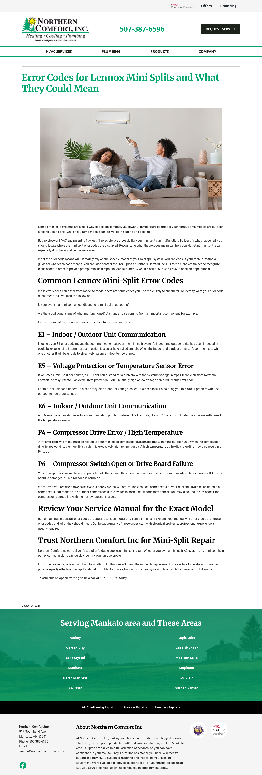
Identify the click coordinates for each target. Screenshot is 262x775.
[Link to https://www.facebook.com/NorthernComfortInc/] (22, 765)
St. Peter (75, 688)
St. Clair (186, 678)
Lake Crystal (75, 658)
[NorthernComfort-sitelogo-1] (55, 17)
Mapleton (186, 668)
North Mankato (75, 678)
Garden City (75, 648)
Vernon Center (186, 688)
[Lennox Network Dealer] (184, 6)
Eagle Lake (186, 638)
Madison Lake (187, 658)
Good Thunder (186, 648)
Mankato (75, 668)
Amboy (75, 638)
